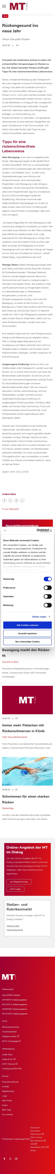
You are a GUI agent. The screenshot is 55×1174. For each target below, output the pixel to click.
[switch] (45, 587)
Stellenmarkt (13, 925)
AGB (32, 1144)
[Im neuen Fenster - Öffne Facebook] (4, 1159)
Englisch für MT (9, 1059)
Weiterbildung (8, 1048)
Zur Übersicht (11, 509)
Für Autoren (7, 1114)
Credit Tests (7, 1054)
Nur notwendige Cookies (27, 641)
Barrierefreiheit (36, 1140)
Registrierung (8, 1091)
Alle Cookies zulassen (27, 625)
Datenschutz (35, 1134)
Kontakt (5, 1086)
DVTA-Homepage (10, 1041)
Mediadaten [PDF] (38, 1147)
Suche (4, 1105)
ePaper (33, 1150)
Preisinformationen (10, 1082)
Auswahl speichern (27, 633)
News (5, 16)
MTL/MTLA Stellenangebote (14, 1004)
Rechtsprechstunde (10, 1027)
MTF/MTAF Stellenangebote (14, 1000)
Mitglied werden (9, 1036)
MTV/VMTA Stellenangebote (15, 1013)
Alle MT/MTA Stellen (11, 995)
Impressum (35, 1127)
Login (4, 1096)
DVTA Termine (8, 1064)
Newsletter (35, 1131)
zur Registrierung (19, 881)
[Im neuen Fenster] (10, 1159)
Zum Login (15, 889)
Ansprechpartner (9, 1031)
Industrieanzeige (15, 929)
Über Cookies (36, 1137)
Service (5, 1076)
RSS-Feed (6, 1110)
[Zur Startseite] (19, 6)
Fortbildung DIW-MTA (12, 1068)
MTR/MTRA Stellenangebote (14, 1009)
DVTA (4, 1021)
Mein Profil (7, 1100)
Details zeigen (39, 616)
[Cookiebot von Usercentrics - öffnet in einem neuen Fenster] (39, 530)
